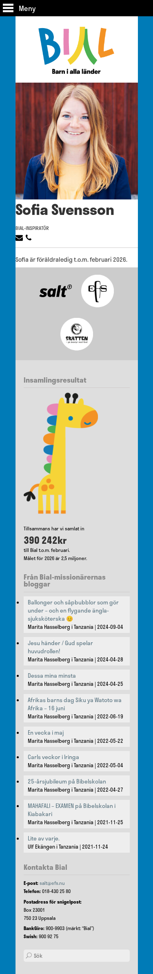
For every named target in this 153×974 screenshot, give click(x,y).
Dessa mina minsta (52, 676)
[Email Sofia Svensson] (20, 239)
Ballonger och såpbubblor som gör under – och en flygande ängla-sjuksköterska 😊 (73, 610)
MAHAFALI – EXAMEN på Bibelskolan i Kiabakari (71, 810)
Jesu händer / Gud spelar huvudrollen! (60, 647)
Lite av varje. (44, 838)
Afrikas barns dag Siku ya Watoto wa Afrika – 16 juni (75, 704)
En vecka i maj (46, 733)
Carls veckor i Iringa (53, 757)
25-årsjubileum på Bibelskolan (67, 781)
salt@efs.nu (52, 883)
